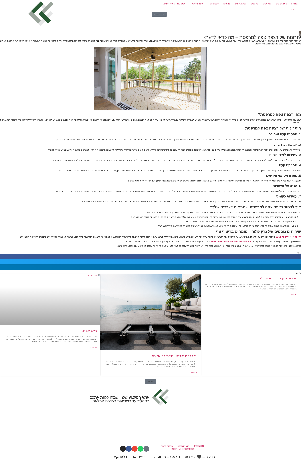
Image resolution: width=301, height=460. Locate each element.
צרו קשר (294, 9)
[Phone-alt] (146, 449)
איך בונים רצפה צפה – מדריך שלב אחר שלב (174, 356)
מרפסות (213, 242)
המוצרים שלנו (281, 4)
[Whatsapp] (140, 449)
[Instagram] (123, 449)
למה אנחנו (267, 4)
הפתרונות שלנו (240, 4)
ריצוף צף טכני (197, 4)
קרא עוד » (294, 294)
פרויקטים (254, 4)
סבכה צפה (214, 4)
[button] (150, 256)
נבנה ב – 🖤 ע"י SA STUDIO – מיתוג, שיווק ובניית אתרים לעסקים (164, 457)
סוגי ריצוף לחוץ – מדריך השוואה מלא (278, 278)
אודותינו (294, 4)
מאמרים (226, 4)
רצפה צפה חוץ (89, 331)
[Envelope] (135, 449)
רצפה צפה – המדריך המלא (174, 4)
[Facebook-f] (129, 449)
